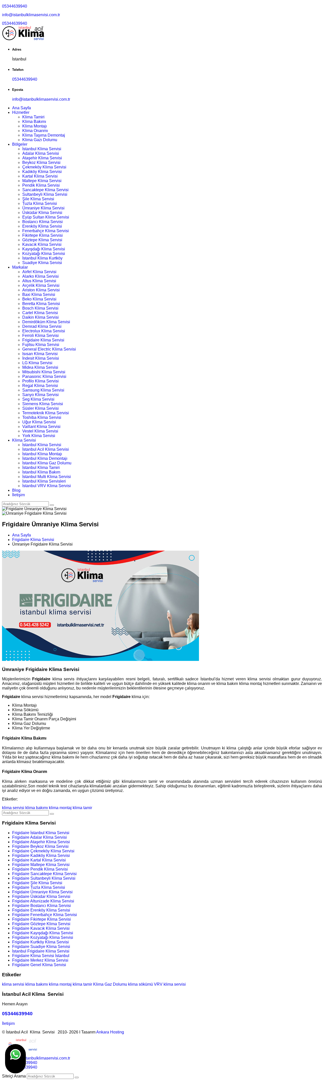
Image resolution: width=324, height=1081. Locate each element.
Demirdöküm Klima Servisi (46, 322)
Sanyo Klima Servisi (40, 395)
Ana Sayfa (21, 108)
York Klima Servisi (38, 436)
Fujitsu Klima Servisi (40, 344)
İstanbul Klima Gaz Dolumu (46, 463)
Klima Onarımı (35, 130)
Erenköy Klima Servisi (42, 226)
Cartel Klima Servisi (40, 313)
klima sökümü (140, 984)
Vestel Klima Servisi (40, 431)
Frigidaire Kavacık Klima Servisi (41, 928)
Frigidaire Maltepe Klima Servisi (41, 864)
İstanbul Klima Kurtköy (42, 258)
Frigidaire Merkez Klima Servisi (40, 960)
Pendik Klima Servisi (41, 185)
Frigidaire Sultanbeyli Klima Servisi (43, 878)
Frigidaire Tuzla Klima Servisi (38, 887)
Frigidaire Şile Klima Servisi (37, 883)
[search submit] (77, 1077)
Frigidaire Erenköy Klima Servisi (41, 910)
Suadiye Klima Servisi (42, 263)
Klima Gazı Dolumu (39, 140)
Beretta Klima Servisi (41, 303)
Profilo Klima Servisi (40, 381)
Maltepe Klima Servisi (42, 181)
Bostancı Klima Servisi (42, 222)
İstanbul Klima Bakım (41, 472)
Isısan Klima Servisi (40, 354)
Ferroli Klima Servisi (40, 335)
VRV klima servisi (170, 984)
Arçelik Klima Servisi (40, 285)
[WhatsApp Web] (15, 1058)
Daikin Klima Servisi (40, 317)
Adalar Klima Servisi (40, 153)
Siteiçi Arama (14, 1076)
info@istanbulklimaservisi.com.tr (31, 15)
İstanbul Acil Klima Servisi (45, 449)
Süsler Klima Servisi (40, 408)
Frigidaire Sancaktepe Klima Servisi (44, 874)
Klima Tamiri (33, 117)
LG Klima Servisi (37, 363)
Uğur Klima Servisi (39, 422)
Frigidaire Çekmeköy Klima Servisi (43, 851)
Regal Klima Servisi (40, 385)
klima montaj (60, 808)
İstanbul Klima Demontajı (44, 458)
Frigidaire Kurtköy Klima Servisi (40, 942)
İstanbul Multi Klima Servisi (46, 476)
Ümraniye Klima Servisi (43, 208)
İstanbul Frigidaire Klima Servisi (40, 951)
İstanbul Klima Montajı (42, 454)
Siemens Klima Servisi (42, 404)
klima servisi (13, 808)
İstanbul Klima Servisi (41, 149)
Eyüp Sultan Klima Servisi (45, 217)
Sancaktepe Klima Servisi (45, 190)
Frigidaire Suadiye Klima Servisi (41, 946)
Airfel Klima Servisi (39, 272)
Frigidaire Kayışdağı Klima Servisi (42, 933)
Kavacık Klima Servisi (42, 244)
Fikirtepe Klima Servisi (42, 235)
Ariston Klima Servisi (41, 290)
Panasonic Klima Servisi (44, 376)
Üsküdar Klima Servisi (42, 212)
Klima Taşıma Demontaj (43, 135)
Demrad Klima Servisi (42, 326)
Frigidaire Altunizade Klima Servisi (43, 901)
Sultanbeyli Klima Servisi (44, 194)
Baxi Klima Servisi (38, 294)
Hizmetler (20, 112)
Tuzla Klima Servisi (39, 203)
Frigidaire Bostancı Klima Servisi (41, 905)
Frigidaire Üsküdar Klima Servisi (41, 896)
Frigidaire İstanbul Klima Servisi (40, 833)
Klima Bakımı (34, 121)
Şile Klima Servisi (38, 199)
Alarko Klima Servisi (40, 276)
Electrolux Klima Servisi (43, 331)
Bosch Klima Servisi (40, 308)
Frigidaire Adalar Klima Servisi (39, 837)
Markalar (20, 267)
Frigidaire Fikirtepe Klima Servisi (41, 919)
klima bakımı (36, 808)
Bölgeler (19, 144)
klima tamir (82, 808)
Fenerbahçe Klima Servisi (45, 231)
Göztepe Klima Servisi (42, 240)
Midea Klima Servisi (40, 367)
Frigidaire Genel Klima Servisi (39, 965)
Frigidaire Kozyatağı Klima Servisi (42, 937)
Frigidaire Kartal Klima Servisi (39, 860)
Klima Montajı (34, 126)
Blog (16, 490)
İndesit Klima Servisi (40, 358)
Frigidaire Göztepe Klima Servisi (41, 924)
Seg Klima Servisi (38, 399)
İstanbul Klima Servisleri (44, 481)
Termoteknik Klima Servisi (45, 413)
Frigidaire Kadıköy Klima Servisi (41, 855)
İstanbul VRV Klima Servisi (46, 486)
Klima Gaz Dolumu (110, 984)
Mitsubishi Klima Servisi (43, 372)
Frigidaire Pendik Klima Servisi (40, 869)
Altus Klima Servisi (39, 281)
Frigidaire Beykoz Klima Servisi (40, 846)
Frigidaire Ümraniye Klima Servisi (42, 892)
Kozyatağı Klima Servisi (43, 253)
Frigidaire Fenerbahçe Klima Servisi (44, 915)
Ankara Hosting (110, 1032)
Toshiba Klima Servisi (41, 417)
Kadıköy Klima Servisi (42, 171)
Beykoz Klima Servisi (41, 162)
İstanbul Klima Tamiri (41, 467)
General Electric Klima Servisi (49, 349)
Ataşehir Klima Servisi (42, 158)
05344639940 (14, 6)
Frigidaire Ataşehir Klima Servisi (41, 842)
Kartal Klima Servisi (40, 176)
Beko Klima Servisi (39, 299)
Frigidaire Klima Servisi (43, 340)
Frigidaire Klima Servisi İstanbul (40, 956)
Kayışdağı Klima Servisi (43, 249)
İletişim (18, 495)
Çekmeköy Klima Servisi (44, 167)
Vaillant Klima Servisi (41, 426)
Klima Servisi (24, 440)
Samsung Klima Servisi (43, 390)
